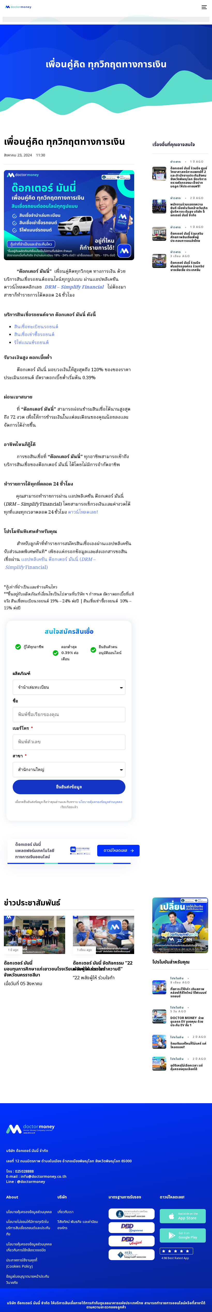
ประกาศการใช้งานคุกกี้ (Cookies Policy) (21, 1263)
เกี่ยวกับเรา (65, 1212)
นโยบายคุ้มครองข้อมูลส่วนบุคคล (100, 802)
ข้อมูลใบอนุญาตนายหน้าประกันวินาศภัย (27, 1279)
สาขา (18, 755)
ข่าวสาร (175, 162)
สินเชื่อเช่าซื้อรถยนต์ (34, 335)
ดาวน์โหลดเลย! (83, 512)
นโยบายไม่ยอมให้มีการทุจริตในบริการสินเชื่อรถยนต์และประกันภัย (28, 1228)
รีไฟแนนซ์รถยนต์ (31, 343)
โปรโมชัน (177, 978)
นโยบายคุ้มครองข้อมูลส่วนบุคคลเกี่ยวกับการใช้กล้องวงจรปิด (29, 1247)
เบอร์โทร (21, 728)
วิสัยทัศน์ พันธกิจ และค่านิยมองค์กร (77, 1225)
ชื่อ (15, 700)
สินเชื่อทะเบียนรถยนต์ (36, 327)
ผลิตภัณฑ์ (21, 673)
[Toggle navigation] (173, 7)
